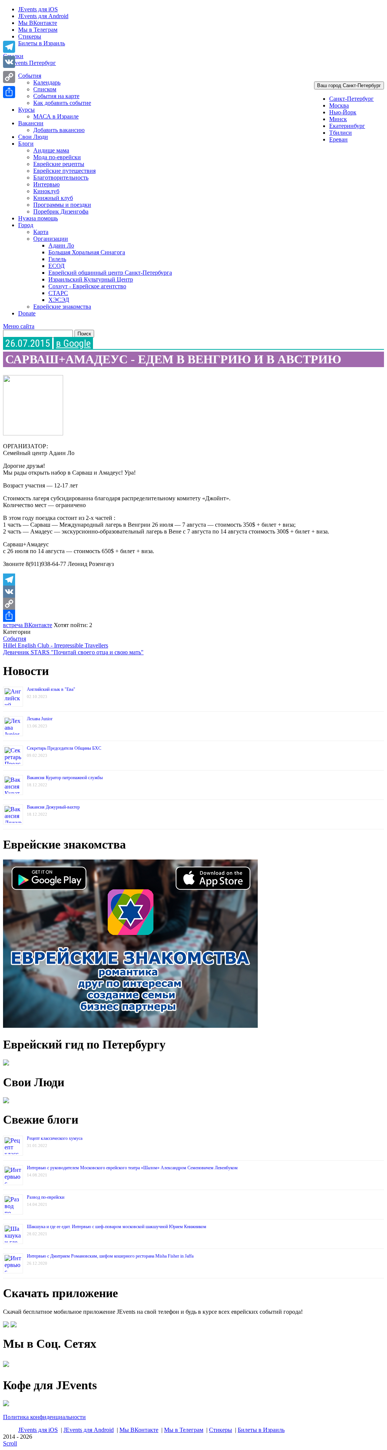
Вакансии (30, 123)
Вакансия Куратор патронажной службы (65, 777)
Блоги (26, 143)
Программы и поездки (62, 204)
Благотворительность (60, 177)
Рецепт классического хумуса (54, 1138)
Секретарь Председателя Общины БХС (64, 748)
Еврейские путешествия (64, 171)
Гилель (57, 259)
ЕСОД (56, 266)
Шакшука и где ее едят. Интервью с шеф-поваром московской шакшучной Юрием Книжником (116, 1226)
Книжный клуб (53, 198)
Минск (338, 119)
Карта (40, 232)
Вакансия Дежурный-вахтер (53, 807)
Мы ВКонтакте (37, 23)
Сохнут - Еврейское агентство (87, 286)
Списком (44, 89)
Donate (27, 313)
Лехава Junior (40, 718)
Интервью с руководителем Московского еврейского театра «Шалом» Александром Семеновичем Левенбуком (132, 1167)
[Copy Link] (193, 604)
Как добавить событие (62, 103)
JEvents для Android (43, 16)
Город (25, 225)
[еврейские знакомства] (130, 1026)
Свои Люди (33, 137)
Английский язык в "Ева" (51, 689)
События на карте (56, 96)
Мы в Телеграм (37, 29)
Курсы (26, 109)
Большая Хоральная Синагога (86, 252)
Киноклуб (46, 191)
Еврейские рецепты (58, 164)
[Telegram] (193, 580)
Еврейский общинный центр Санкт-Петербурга (110, 272)
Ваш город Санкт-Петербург (349, 85)
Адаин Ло (61, 245)
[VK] (193, 592)
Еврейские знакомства (62, 306)
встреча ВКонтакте (27, 625)
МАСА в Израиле (56, 116)
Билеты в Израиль (41, 43)
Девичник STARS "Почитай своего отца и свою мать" (73, 652)
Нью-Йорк (342, 112)
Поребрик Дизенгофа (60, 211)
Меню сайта (18, 326)
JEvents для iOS (38, 9)
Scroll (10, 1443)
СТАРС (58, 293)
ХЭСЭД (58, 300)
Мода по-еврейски (57, 157)
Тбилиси (340, 132)
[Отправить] (193, 616)
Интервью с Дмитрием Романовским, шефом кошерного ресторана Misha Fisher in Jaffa (110, 1256)
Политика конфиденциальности (44, 1417)
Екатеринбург (347, 126)
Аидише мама (51, 150)
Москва (339, 105)
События (29, 75)
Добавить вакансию (59, 130)
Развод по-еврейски (45, 1197)
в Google (73, 343)
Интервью (46, 184)
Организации (50, 238)
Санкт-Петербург (351, 98)
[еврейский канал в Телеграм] (6, 1367)
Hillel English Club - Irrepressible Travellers (55, 645)
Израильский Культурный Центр (90, 279)
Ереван (338, 139)
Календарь (46, 82)
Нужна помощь (38, 218)
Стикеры (29, 36)
